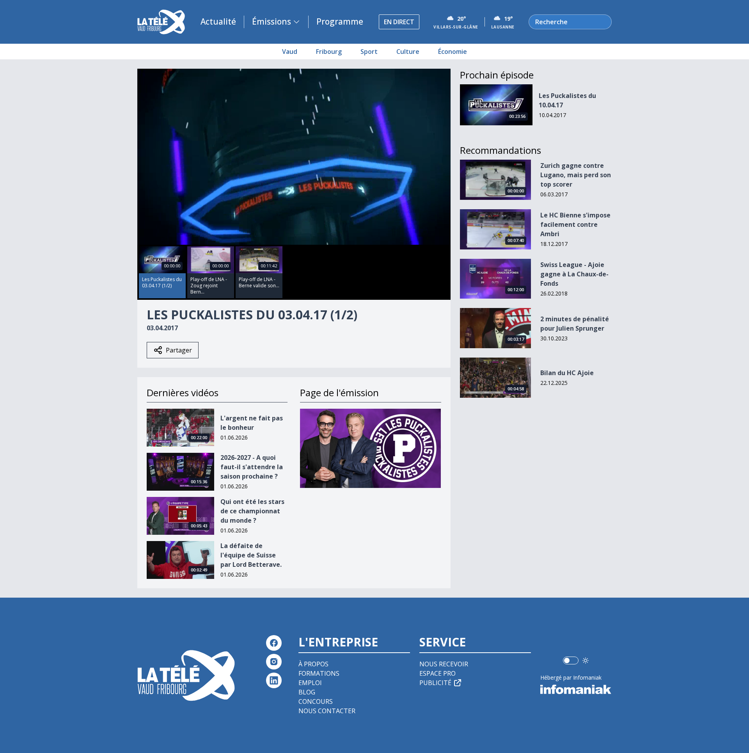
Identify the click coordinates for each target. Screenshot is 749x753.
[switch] (571, 660)
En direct (399, 22)
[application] (294, 157)
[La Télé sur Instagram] (274, 661)
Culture (407, 51)
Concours (315, 701)
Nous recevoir (443, 664)
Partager (179, 350)
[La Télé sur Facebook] (274, 643)
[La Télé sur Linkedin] (274, 680)
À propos (313, 664)
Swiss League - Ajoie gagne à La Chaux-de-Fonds (574, 274)
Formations (318, 673)
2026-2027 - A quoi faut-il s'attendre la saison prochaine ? (251, 467)
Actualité (218, 21)
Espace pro (437, 673)
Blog (306, 692)
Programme (339, 21)
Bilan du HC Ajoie (567, 372)
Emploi (310, 682)
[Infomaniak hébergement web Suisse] (576, 689)
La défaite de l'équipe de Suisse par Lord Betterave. (251, 555)
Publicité (435, 682)
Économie (452, 51)
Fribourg (329, 51)
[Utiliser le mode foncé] (585, 660)
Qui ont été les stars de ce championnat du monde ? (252, 511)
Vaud (289, 51)
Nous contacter (326, 711)
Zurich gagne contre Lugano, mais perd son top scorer (575, 175)
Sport (369, 51)
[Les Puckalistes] (370, 448)
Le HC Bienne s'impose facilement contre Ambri (575, 224)
